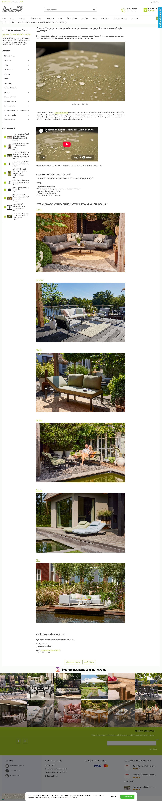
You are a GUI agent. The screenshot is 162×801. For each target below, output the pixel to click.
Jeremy (39, 279)
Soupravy (7, 60)
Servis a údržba (9, 120)
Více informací (72, 798)
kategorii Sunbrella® (61, 113)
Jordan (39, 420)
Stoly (6, 65)
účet (21, 2)
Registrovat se (6, 2)
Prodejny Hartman (50, 765)
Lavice (6, 79)
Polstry (6, 92)
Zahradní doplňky (10, 115)
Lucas (39, 209)
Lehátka (7, 74)
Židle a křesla (8, 70)
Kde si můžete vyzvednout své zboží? (56, 769)
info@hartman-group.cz (17, 766)
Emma (39, 490)
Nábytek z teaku (9, 106)
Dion (38, 560)
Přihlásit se (153, 749)
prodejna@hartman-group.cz (50, 650)
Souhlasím (128, 797)
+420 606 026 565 (14, 776)
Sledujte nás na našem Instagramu (84, 669)
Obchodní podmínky (51, 776)
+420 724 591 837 (14, 771)
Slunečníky (8, 83)
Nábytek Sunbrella (10, 88)
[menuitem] (12, 18)
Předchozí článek (73, 662)
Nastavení (112, 796)
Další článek (89, 662)
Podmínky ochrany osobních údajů (55, 772)
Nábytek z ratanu (10, 101)
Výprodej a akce (9, 56)
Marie (39, 349)
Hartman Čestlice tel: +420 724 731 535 (16, 35)
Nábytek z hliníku (10, 97)
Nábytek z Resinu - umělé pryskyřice (16, 110)
